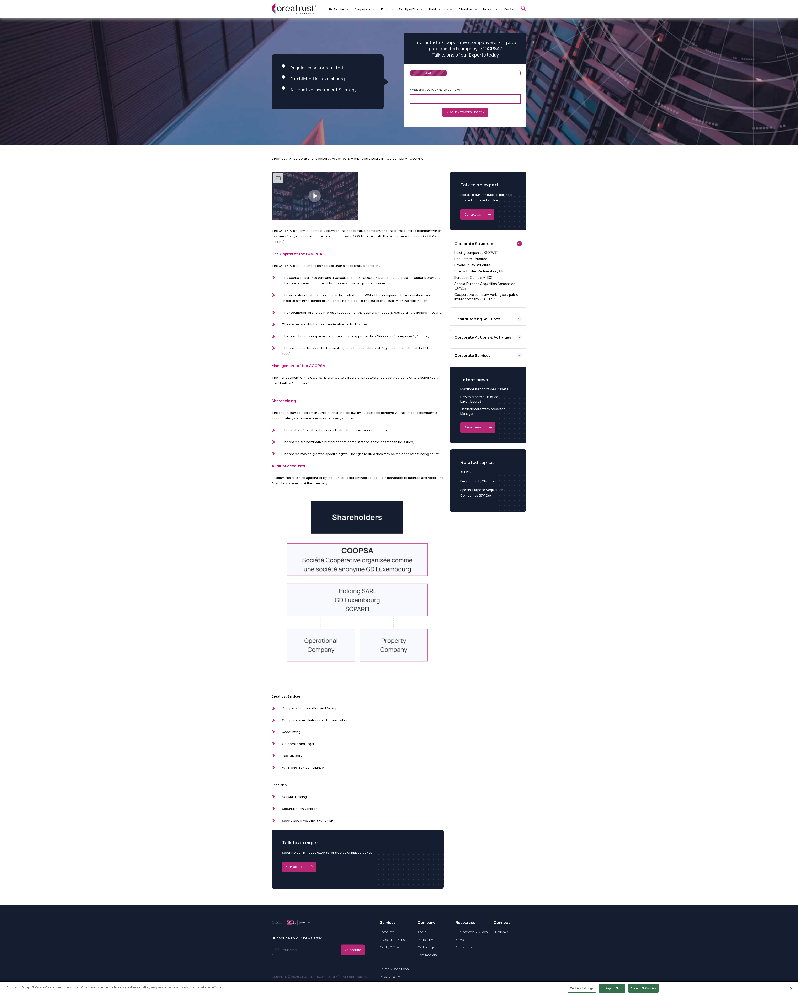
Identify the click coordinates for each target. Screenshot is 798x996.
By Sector (336, 9)
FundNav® (501, 932)
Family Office (389, 947)
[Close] (791, 988)
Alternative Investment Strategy (323, 89)
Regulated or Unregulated (316, 67)
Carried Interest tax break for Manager (482, 411)
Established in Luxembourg (317, 78)
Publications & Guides (472, 932)
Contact (510, 9)
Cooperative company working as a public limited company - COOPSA (369, 158)
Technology (426, 947)
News (460, 939)
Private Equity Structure (478, 481)
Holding (294, 797)
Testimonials (427, 955)
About (422, 932)
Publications (438, 9)
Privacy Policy (390, 976)
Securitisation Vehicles (300, 808)
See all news (473, 427)
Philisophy (425, 939)
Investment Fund (392, 939)
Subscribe (353, 950)
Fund (385, 9)
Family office (409, 9)
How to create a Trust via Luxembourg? (479, 399)
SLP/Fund (467, 472)
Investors (490, 9)
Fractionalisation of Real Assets (484, 389)
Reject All (612, 988)
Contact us (464, 947)
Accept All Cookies (643, 988)
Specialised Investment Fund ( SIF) (308, 820)
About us (466, 9)
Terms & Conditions (394, 969)
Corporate (363, 9)
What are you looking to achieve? (436, 89)
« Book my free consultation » (465, 112)
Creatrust (279, 158)
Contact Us (294, 867)
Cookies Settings (582, 988)
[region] (399, 988)
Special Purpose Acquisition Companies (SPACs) (482, 493)
